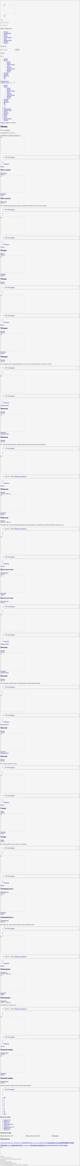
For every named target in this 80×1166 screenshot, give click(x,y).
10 (4, 1111)
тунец (65, 1145)
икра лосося (43, 1143)
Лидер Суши (9, 1164)
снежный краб (16, 1145)
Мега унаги (4, 173)
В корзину (12, 157)
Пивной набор (4, 1053)
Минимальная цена (6, 1136)
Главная (6, 59)
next (5, 1114)
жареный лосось (27, 1143)
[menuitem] (6, 85)
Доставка (6, 73)
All (4, 107)
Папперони (4, 972)
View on (3, 130)
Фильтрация (55, 1136)
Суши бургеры (8, 37)
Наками (3, 650)
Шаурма (6, 31)
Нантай (3, 731)
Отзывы (6, 74)
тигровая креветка (37, 1145)
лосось (4, 1145)
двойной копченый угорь (7, 1142)
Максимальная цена (31, 1136)
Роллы (5, 36)
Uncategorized (7, 33)
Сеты (5, 38)
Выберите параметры (20, 476)
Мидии (2, 253)
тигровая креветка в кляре (54, 1145)
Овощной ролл (5, 892)
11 (4, 1112)
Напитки (6, 41)
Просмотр (6, 164)
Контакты (6, 75)
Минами (3, 412)
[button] (12, 82)
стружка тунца (26, 1145)
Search (17, 49)
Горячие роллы (8, 40)
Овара (2, 811)
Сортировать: (4, 135)
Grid (6, 130)
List (9, 130)
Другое (6, 43)
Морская (3, 492)
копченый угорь (67, 1142)
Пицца (5, 34)
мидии (9, 1145)
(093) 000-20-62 (8, 1162)
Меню (5, 60)
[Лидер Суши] (5, 81)
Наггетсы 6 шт (4, 572)
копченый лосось (53, 1143)
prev (5, 1097)
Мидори (3, 331)
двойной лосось (18, 1142)
